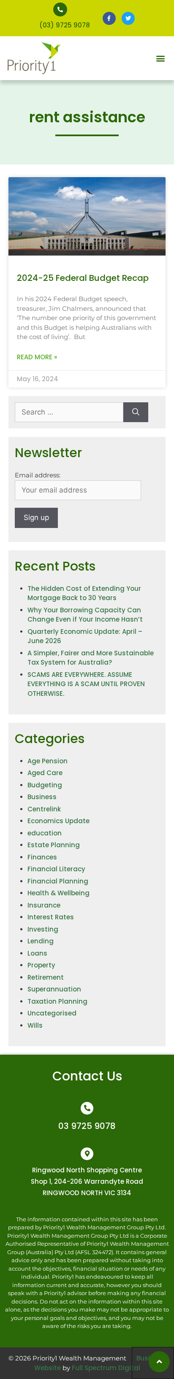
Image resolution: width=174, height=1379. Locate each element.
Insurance (43, 905)
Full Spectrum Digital (106, 1367)
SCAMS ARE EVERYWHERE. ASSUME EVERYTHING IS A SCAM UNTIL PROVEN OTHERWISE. (86, 684)
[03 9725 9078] (87, 1108)
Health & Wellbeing (58, 893)
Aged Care (45, 772)
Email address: (37, 475)
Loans (37, 953)
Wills (35, 1025)
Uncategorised (51, 1013)
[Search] (135, 412)
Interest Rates (50, 917)
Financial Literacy (56, 869)
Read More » (37, 357)
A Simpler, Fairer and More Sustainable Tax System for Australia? (90, 658)
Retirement (45, 977)
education (44, 833)
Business (42, 796)
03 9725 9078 (87, 1126)
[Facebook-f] (109, 18)
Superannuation (54, 989)
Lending (40, 941)
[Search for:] (69, 412)
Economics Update (58, 820)
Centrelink (44, 809)
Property (41, 965)
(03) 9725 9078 (64, 25)
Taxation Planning (57, 1001)
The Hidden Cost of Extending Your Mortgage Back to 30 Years (84, 593)
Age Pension (47, 761)
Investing (42, 929)
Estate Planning (53, 844)
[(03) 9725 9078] (60, 9)
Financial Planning (57, 881)
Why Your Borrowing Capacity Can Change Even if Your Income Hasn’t (85, 615)
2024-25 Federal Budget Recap (85, 278)
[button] (161, 58)
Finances (42, 857)
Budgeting (44, 785)
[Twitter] (128, 18)
